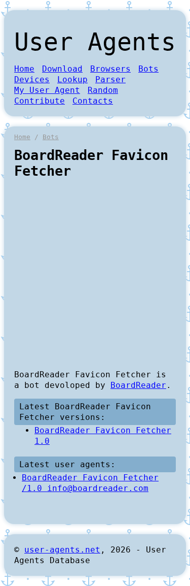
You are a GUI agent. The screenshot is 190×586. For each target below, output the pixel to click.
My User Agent (47, 90)
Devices (32, 79)
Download (62, 69)
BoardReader (138, 385)
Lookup (72, 79)
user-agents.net (62, 550)
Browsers (110, 69)
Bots (148, 69)
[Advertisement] (95, 274)
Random (103, 90)
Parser (110, 79)
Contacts (92, 101)
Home (24, 69)
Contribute (39, 101)
